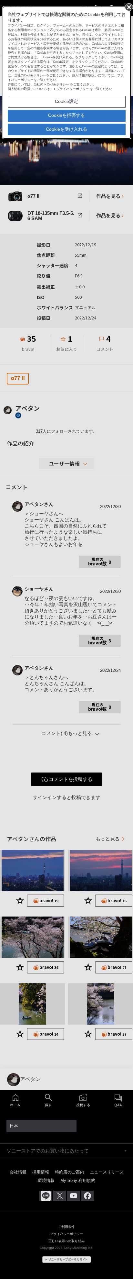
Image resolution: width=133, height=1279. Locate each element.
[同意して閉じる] (128, 6)
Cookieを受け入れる (66, 129)
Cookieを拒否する (66, 115)
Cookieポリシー (58, 84)
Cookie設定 (66, 101)
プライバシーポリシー (72, 89)
